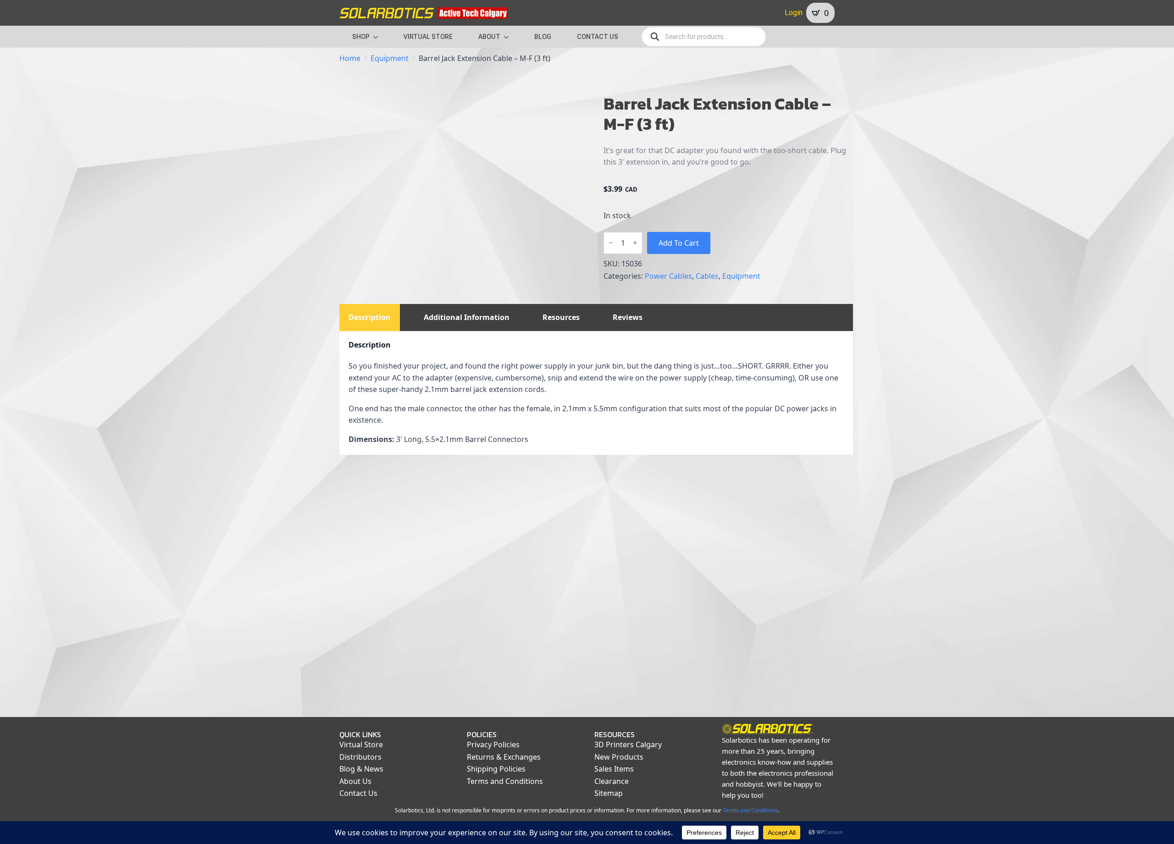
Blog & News (361, 769)
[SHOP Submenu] (378, 37)
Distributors (360, 757)
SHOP (361, 36)
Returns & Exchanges (504, 757)
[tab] (369, 317)
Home (349, 58)
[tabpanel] (596, 393)
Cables (707, 276)
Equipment (390, 58)
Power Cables (668, 276)
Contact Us (358, 793)
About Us (355, 781)
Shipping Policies (496, 769)
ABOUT (489, 36)
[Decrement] (611, 242)
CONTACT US (597, 36)
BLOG (542, 36)
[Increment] (635, 242)
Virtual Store (361, 744)
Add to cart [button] (397, 668)
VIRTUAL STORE (428, 36)
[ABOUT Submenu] (509, 37)
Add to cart (679, 243)
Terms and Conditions (505, 781)
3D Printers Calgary (628, 744)
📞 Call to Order (530, 668)
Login (794, 12)
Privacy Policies (493, 744)
